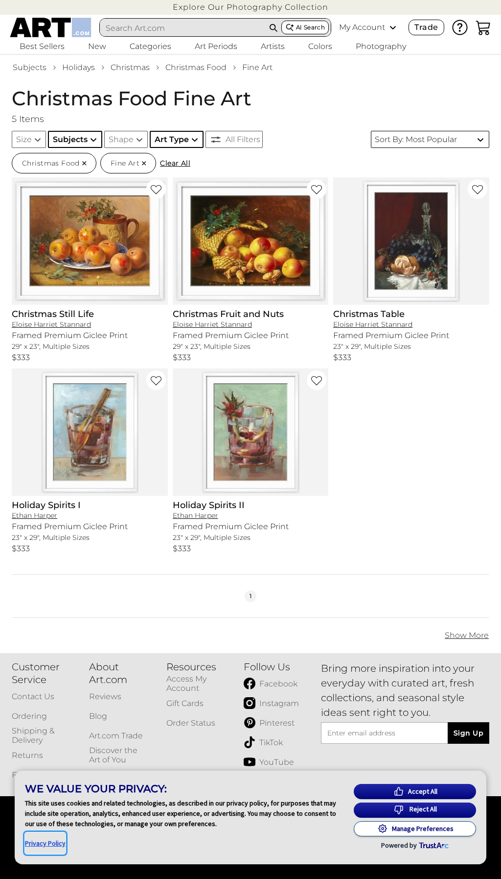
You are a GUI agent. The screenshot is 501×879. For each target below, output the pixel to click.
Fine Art (257, 67)
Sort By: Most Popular (416, 139)
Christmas (130, 67)
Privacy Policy (45, 843)
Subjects (29, 67)
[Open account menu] (393, 27)
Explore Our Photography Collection (250, 7)
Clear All (175, 163)
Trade (426, 27)
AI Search (310, 27)
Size (24, 139)
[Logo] (50, 27)
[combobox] (183, 28)
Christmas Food (196, 67)
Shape (121, 139)
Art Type (172, 139)
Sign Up (468, 733)
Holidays (78, 67)
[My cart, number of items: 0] (483, 27)
